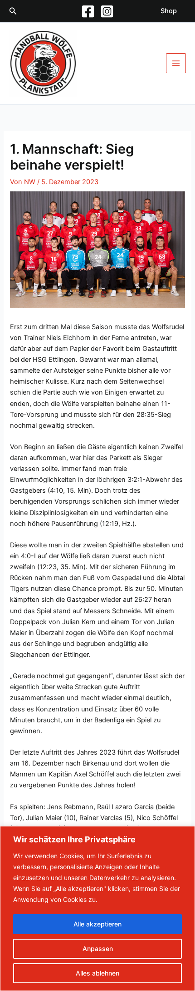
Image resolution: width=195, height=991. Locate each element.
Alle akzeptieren (97, 924)
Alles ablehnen (97, 973)
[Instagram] (107, 11)
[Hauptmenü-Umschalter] (176, 63)
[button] (13, 11)
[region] (97, 908)
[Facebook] (88, 11)
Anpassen (98, 948)
